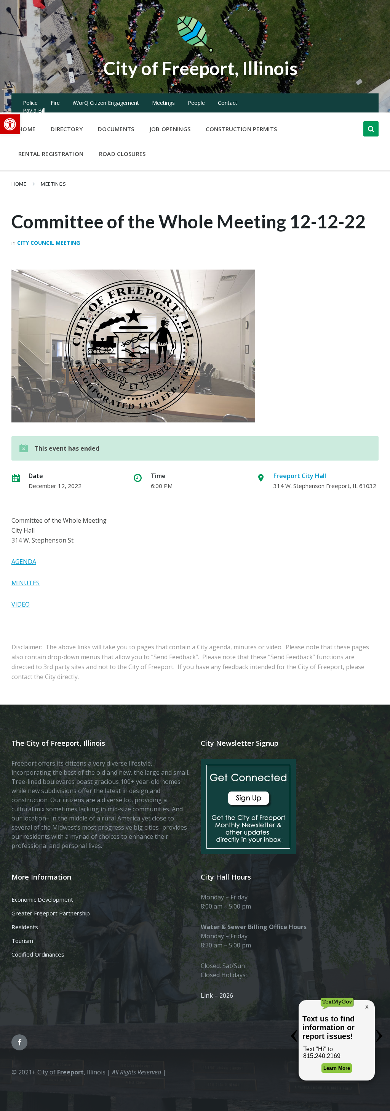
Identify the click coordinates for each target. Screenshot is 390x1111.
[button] (10, 124)
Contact (227, 102)
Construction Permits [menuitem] (241, 129)
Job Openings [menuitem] (170, 129)
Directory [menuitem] (67, 129)
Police (30, 102)
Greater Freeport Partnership (50, 913)
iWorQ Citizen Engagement (106, 102)
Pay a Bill (34, 110)
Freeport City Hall (299, 476)
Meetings (163, 102)
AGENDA (23, 561)
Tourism (22, 940)
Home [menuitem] (26, 129)
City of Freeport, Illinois (201, 68)
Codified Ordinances (37, 954)
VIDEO (20, 604)
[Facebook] (19, 1042)
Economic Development (42, 899)
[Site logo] (195, 51)
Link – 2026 (217, 995)
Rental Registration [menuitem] (51, 153)
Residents (24, 927)
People (196, 102)
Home (18, 183)
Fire (55, 102)
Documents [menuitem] (116, 129)
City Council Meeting (48, 242)
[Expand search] (371, 128)
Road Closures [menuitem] (122, 153)
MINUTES (25, 583)
